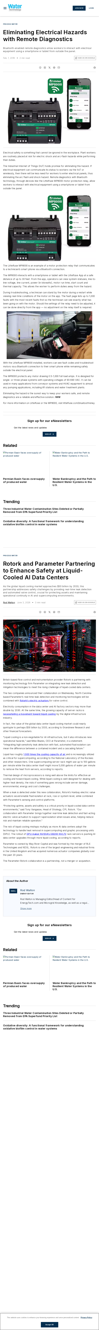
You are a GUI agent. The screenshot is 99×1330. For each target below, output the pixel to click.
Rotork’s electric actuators (34, 700)
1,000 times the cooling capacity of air (44, 754)
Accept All (49, 1325)
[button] (5, 8)
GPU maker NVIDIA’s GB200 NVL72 (46, 834)
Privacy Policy (86, 1318)
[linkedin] (45, 67)
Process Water (10, 24)
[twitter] (49, 67)
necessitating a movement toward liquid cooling (29, 714)
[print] (94, 67)
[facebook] (40, 67)
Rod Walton (9, 602)
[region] (49, 1321)
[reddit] (54, 67)
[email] (58, 67)
